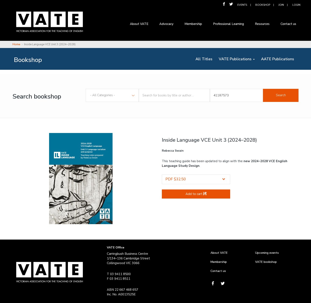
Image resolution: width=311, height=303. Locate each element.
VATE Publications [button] (236, 59)
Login (296, 5)
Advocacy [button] (166, 24)
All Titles (205, 59)
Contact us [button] (288, 24)
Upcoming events (267, 253)
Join (281, 5)
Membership (219, 262)
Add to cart (194, 194)
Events (242, 5)
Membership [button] (193, 24)
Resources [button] (262, 24)
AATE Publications (279, 59)
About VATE (219, 253)
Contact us (218, 271)
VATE (49, 25)
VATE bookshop (266, 262)
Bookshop (262, 5)
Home (16, 44)
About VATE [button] (139, 24)
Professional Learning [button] (228, 24)
